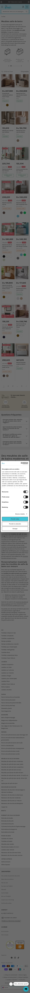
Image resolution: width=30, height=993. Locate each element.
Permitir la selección (15, 523)
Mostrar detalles (20, 514)
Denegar (15, 528)
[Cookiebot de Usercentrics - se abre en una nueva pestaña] (21, 463)
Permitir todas (15, 519)
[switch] (25, 497)
